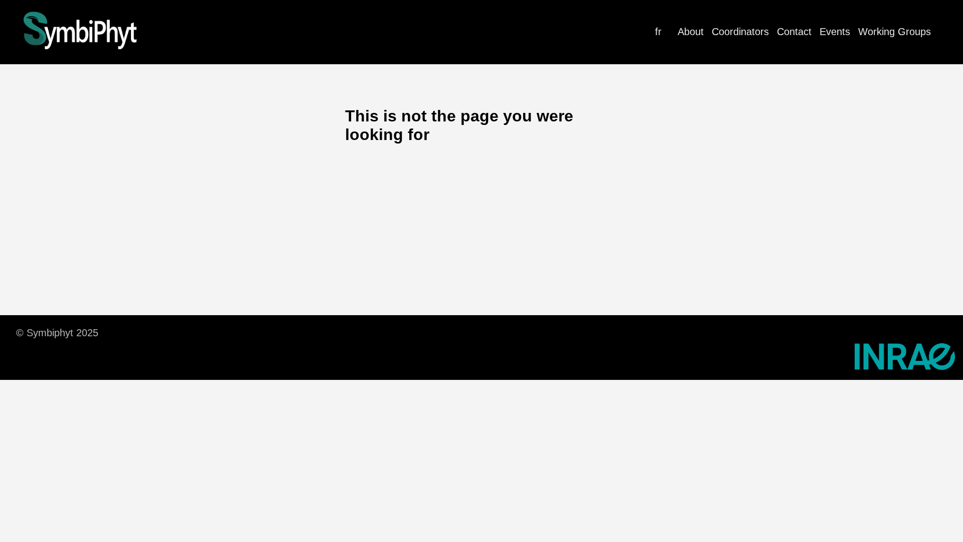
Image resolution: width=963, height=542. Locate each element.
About (691, 31)
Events (835, 31)
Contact (794, 31)
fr (658, 31)
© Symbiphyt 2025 (57, 332)
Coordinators (740, 31)
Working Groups (894, 31)
